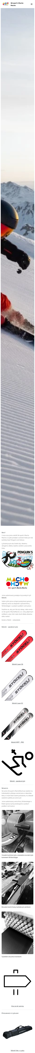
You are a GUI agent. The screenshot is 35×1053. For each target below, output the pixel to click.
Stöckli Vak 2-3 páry (17, 1050)
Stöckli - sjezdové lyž (17, 781)
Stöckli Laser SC (17, 703)
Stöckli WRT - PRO (17, 742)
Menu (31, 4)
